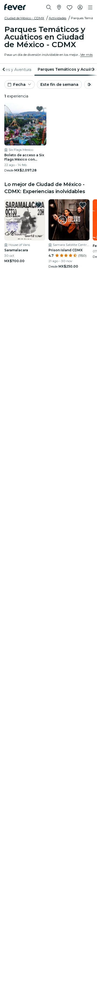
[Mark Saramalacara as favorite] (38, 205)
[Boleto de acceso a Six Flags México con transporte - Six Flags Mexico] (25, 124)
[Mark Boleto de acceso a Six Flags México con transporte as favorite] (39, 108)
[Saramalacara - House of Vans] (24, 219)
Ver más (86, 55)
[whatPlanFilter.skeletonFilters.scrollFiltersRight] (92, 69)
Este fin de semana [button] (59, 84)
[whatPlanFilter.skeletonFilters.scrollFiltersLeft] (4, 69)
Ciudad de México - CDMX (24, 18)
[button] (19, 84)
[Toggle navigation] (90, 7)
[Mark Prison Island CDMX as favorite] (82, 205)
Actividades (57, 18)
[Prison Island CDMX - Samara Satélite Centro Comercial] (68, 219)
